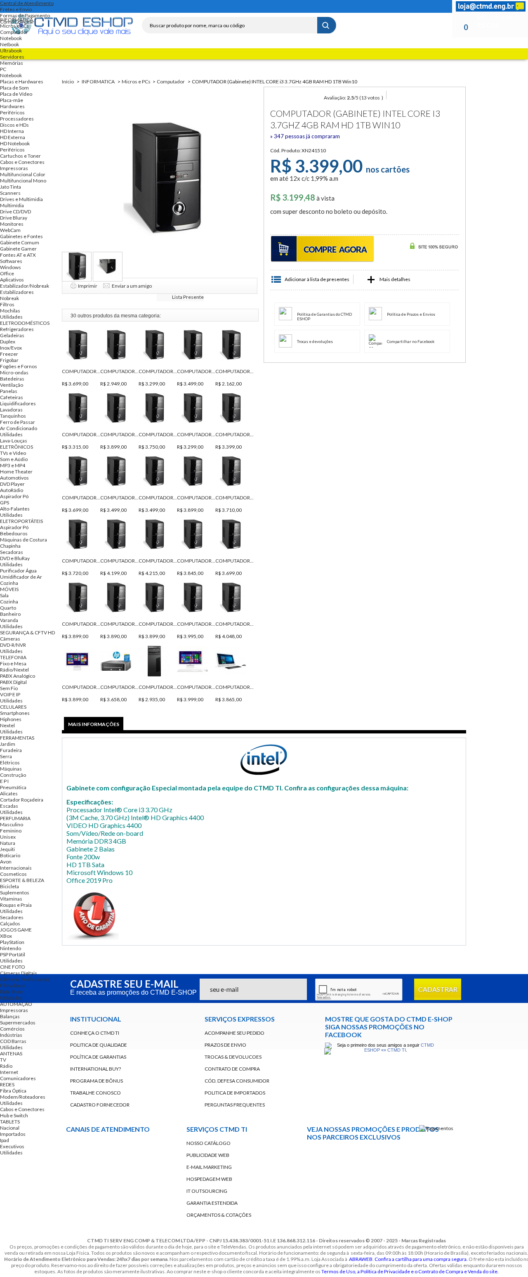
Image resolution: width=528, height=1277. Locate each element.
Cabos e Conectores (22, 162)
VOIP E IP (10, 694)
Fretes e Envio (16, 9)
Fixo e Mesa (13, 663)
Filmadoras (12, 985)
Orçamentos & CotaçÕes (218, 1215)
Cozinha (9, 583)
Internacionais (16, 868)
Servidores (12, 57)
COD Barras (13, 1041)
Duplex (7, 341)
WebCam (10, 230)
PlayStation (12, 942)
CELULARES (13, 707)
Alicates (9, 793)
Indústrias (11, 1035)
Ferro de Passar (17, 422)
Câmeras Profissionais (25, 979)
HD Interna (12, 131)
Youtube (317, 1178)
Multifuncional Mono (23, 180)
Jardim (7, 744)
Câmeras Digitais (18, 973)
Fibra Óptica (13, 1091)
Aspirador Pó (14, 496)
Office (7, 273)
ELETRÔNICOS (16, 447)
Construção (13, 775)
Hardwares (12, 106)
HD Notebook (15, 143)
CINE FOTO (12, 967)
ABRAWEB (360, 1259)
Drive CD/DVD (15, 211)
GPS (4, 502)
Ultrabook (11, 50)
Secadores (12, 917)
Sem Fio (9, 688)
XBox (6, 936)
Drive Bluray (13, 218)
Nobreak (9, 298)
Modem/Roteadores (22, 1097)
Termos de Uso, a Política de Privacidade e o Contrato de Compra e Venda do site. (410, 1271)
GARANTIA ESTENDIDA (212, 1203)
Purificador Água (18, 571)
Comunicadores (18, 1078)
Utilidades (11, 317)
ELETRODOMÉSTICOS (25, 323)
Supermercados (17, 1022)
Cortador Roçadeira (21, 800)
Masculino (11, 824)
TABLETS (10, 1122)
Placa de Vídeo (16, 94)
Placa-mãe (11, 100)
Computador (14, 32)
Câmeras (10, 639)
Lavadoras (11, 410)
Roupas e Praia (16, 905)
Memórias (11, 63)
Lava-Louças (13, 440)
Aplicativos (12, 280)
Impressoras (14, 168)
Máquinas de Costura (23, 540)
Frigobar (9, 360)
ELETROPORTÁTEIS (21, 521)
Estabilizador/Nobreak (24, 286)
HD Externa (12, 137)
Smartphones (15, 713)
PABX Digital (13, 682)
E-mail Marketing (209, 1167)
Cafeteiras (11, 397)
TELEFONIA (13, 657)
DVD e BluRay (15, 558)
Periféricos (12, 112)
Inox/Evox (11, 348)
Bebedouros (14, 533)
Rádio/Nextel (14, 670)
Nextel (7, 725)
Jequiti (7, 849)
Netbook (9, 44)
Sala (4, 595)
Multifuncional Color (22, 174)
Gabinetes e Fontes (21, 236)
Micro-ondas (14, 372)
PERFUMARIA (15, 818)
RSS (172, 6)
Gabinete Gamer (18, 249)
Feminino (10, 831)
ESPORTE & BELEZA (22, 880)
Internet (9, 1072)
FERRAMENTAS (17, 738)
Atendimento (128, 1179)
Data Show (11, 991)
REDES (7, 1084)
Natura (7, 843)
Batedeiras (12, 379)
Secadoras (11, 552)
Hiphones (10, 719)
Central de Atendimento (27, 3)
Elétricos (10, 762)
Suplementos (14, 892)
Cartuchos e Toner (20, 156)
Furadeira (11, 750)
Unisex (8, 837)
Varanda (9, 620)
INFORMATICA (16, 20)
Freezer (9, 354)
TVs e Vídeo (13, 453)
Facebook (142, 6)
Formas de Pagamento (25, 15)
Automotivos (14, 478)
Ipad (4, 1140)
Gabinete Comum (19, 242)
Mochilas (10, 310)
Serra (6, 756)
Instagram (186, 6)
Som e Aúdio (14, 459)
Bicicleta (9, 886)
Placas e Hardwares (21, 81)
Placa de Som (14, 88)
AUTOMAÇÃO (16, 1004)
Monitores (12, 224)
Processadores (17, 119)
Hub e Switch (14, 1115)
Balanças (10, 1016)
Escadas (9, 806)
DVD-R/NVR (13, 645)
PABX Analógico (17, 676)
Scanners (10, 193)
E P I (4, 781)
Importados (13, 1134)
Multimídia (12, 205)
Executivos (12, 1146)
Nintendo (10, 948)
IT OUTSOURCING (206, 1191)
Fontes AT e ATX (18, 255)
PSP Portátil (12, 954)
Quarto (8, 608)
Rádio (6, 1066)
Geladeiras (12, 335)
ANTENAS (11, 1053)
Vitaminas (11, 899)
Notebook (11, 38)
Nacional (9, 1128)
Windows (10, 267)
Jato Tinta (10, 187)
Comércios (12, 1029)
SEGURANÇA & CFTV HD (27, 632)
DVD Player (12, 484)
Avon (6, 861)
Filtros (7, 304)
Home (127, 6)
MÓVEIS (9, 589)
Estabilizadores (17, 292)
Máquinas (11, 769)
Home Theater (16, 471)
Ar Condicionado (18, 428)
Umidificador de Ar (21, 577)
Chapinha (10, 546)
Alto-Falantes (15, 509)
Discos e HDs (14, 125)
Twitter (157, 6)
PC (3, 69)
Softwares (11, 261)
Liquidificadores (18, 403)
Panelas (8, 391)
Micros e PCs (14, 26)
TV (3, 1060)
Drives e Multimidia (21, 199)
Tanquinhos (13, 416)
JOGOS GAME (16, 930)
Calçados (10, 923)
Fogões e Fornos (18, 366)
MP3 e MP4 (12, 465)
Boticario (10, 855)
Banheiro (10, 614)
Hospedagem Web (209, 1179)
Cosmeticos (13, 874)
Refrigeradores (17, 329)
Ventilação (11, 385)
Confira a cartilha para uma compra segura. (421, 1259)
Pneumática (13, 787)
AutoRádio (11, 490)
